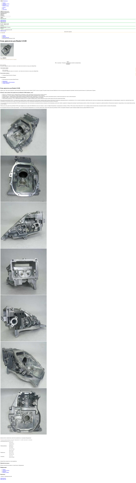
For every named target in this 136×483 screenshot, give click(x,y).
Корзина (4, 7)
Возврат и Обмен (6, 5)
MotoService (5, 0)
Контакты (4, 4)
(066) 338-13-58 (3, 21)
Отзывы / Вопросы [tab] (6, 83)
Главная (4, 2)
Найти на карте (3, 30)
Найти (2, 17)
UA (5, 9)
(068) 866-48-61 (3, 20)
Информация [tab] (5, 81)
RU (3, 8)
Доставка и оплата (6, 3)
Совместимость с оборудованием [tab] (9, 82)
